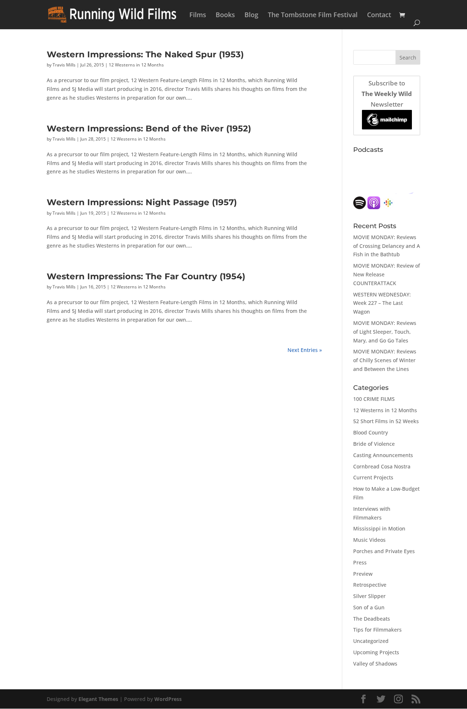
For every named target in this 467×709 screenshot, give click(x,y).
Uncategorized (371, 640)
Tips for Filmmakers (377, 629)
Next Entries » (304, 349)
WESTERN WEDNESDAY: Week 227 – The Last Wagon (382, 303)
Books (225, 15)
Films (197, 15)
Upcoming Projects (376, 652)
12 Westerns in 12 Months (136, 65)
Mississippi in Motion (379, 528)
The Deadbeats (371, 618)
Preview (363, 573)
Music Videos (369, 539)
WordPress (168, 698)
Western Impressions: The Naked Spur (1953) (145, 54)
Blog (251, 15)
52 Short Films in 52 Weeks (386, 421)
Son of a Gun (369, 607)
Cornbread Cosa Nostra (381, 466)
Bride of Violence (374, 443)
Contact (379, 15)
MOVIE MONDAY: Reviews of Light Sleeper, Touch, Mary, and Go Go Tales (384, 331)
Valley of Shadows (375, 663)
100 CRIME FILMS (374, 398)
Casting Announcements (383, 455)
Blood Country (370, 432)
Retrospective (369, 584)
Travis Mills (64, 65)
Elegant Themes (98, 698)
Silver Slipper (369, 596)
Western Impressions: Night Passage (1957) (142, 202)
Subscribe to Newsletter (387, 93)
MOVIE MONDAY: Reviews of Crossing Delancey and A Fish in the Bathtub (386, 246)
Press (360, 562)
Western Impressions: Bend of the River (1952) (149, 128)
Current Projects (373, 477)
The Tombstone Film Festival (313, 15)
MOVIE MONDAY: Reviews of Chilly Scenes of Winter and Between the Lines (384, 360)
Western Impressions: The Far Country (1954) (146, 276)
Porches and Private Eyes (384, 551)
